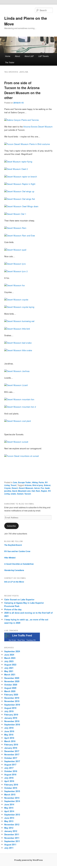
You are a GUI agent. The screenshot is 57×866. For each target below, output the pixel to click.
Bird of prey (37, 485)
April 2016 (9, 781)
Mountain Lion (24, 490)
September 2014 (12, 801)
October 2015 (10, 787)
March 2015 (9, 794)
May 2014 (8, 807)
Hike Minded (9, 557)
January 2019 (10, 717)
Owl (33, 490)
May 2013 (8, 821)
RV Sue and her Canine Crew (17, 551)
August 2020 (10, 687)
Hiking (35, 482)
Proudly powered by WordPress (28, 860)
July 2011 (8, 847)
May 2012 (8, 827)
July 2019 (8, 711)
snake (13, 493)
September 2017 (12, 761)
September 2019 (12, 704)
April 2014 (9, 811)
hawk (47, 488)
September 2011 (12, 841)
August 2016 (10, 774)
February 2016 (11, 784)
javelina (7, 490)
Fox (42, 488)
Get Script (12, 640)
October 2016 (10, 771)
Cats (15, 482)
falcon (37, 488)
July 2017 (8, 767)
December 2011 (11, 834)
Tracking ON (30, 640)
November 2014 (11, 797)
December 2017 (11, 751)
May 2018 (8, 734)
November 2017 (11, 754)
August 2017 (10, 764)
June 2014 (9, 804)
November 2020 (11, 681)
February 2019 (11, 714)
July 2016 (8, 777)
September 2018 (12, 724)
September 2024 (12, 651)
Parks (41, 482)
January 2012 (10, 831)
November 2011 (11, 837)
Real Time (21, 640)
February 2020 (11, 694)
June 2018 (9, 731)
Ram (38, 490)
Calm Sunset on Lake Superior (19, 599)
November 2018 (11, 721)
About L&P (29, 56)
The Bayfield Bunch (13, 545)
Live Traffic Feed (22, 635)
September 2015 (12, 791)
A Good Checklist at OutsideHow (19, 563)
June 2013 (9, 817)
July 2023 (8, 661)
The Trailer (9, 62)
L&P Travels (43, 56)
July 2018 (8, 727)
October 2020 (10, 684)
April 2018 (9, 737)
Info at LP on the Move (14, 581)
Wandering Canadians (14, 570)
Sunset (20, 493)
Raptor (44, 490)
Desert (15, 488)
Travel (13, 485)
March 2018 (9, 741)
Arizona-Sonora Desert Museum (38, 126)
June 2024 (9, 654)
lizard (14, 490)
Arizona (28, 485)
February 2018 (11, 744)
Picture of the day (13, 609)
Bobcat (47, 485)
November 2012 (11, 824)
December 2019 (11, 697)
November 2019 (11, 701)
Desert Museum (26, 488)
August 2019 (10, 707)
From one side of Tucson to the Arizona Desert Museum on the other (22, 90)
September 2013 (12, 814)
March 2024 (9, 657)
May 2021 (8, 671)
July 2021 (8, 667)
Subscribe (11, 525)
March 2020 (9, 691)
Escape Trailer (24, 482)
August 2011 (10, 844)
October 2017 (10, 757)
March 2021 (9, 674)
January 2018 (10, 747)
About (17, 56)
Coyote (7, 488)
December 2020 (11, 677)
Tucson (27, 493)
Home (7, 56)
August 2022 (10, 664)
